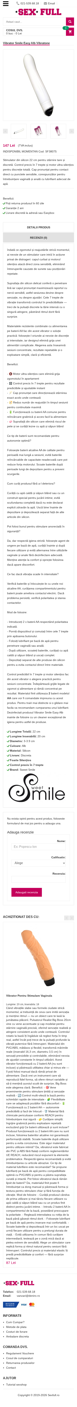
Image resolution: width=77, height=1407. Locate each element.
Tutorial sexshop (16, 1384)
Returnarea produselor (20, 1362)
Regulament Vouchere (20, 1353)
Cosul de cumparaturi (19, 1358)
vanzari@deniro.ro (28, 1295)
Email (51, 3)
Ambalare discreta (17, 1336)
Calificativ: (58, 857)
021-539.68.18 (30, 3)
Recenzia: (59, 873)
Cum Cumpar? (15, 1322)
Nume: (61, 841)
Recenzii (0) (38, 237)
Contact (11, 1367)
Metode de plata (16, 1327)
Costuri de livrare (16, 1331)
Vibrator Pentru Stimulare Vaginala (29, 995)
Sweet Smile (27, 769)
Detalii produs (38, 227)
